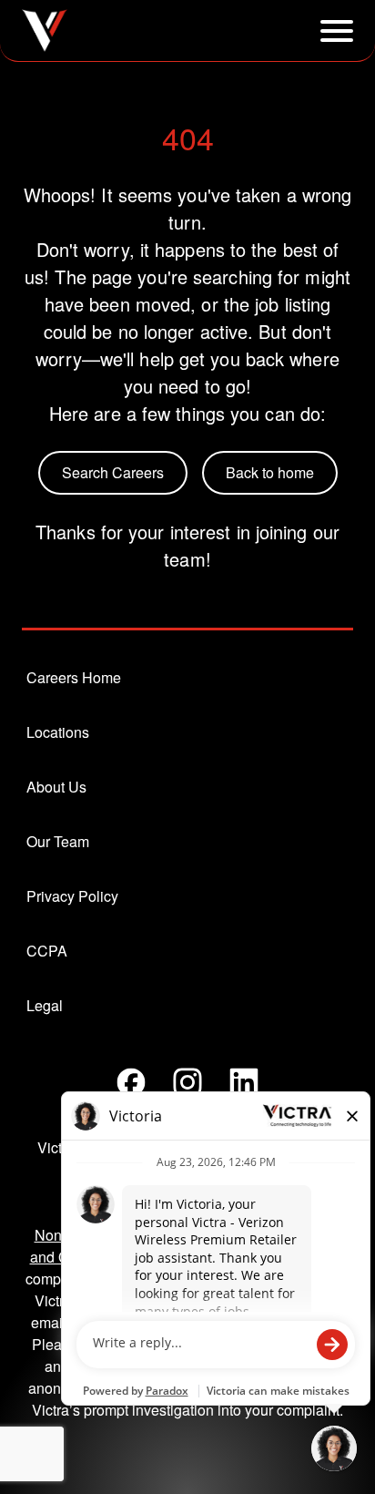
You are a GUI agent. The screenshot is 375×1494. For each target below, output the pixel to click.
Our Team (57, 841)
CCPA (46, 950)
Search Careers (113, 472)
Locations (57, 731)
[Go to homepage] (44, 30)
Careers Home (73, 677)
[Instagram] (187, 1082)
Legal (44, 1005)
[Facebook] (131, 1082)
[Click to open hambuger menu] (336, 31)
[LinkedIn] (243, 1082)
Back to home (270, 472)
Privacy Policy (72, 895)
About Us (56, 786)
